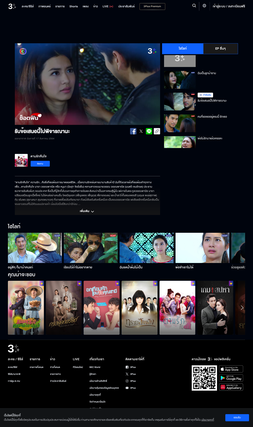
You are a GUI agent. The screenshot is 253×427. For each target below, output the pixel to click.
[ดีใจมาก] (102, 308)
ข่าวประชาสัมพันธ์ (58, 381)
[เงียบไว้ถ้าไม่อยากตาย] (91, 248)
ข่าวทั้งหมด (55, 367)
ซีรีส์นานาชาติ (14, 374)
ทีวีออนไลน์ (78, 367)
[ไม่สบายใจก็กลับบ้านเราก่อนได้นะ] (26, 308)
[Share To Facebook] (133, 131)
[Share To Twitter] (141, 131)
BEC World (95, 367)
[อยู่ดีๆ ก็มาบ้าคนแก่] (35, 248)
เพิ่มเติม (85, 211)
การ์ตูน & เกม (14, 381)
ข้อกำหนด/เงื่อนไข (98, 402)
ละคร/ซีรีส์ (12, 367)
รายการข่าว (55, 374)
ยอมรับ (237, 417)
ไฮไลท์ (183, 48)
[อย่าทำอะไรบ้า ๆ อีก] (177, 308)
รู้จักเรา (93, 374)
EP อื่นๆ (220, 48)
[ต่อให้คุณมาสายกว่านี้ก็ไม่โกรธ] (140, 308)
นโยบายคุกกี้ (95, 395)
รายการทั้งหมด (36, 367)
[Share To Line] (149, 131)
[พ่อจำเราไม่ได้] (202, 248)
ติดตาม (40, 163)
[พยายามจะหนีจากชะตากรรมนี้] (64, 308)
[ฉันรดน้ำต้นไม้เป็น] (147, 248)
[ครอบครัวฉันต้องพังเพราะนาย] (215, 308)
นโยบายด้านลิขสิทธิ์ (98, 381)
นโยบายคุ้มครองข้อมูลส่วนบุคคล (104, 388)
